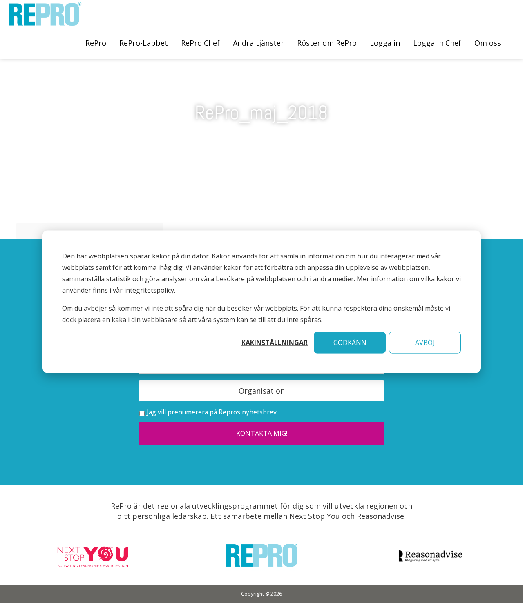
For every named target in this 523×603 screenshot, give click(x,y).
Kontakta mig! (261, 433)
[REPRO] (45, 21)
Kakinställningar (274, 342)
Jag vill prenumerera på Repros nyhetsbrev (212, 411)
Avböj (425, 342)
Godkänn (350, 342)
